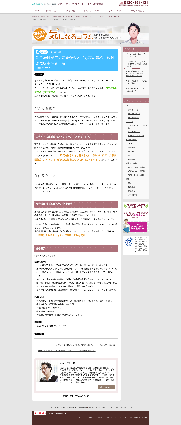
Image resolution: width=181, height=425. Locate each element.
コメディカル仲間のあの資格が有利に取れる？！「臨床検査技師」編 (84, 345)
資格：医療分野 (55, 52)
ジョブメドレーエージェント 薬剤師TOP (62, 407)
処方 (130, 183)
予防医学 (131, 148)
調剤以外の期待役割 (136, 175)
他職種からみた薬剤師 (136, 167)
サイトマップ (80, 417)
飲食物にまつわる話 (136, 136)
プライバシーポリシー (121, 417)
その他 (130, 144)
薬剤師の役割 (131, 163)
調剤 (128, 179)
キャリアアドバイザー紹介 (97, 407)
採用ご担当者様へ (135, 417)
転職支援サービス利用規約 (105, 417)
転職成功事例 (70, 11)
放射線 (130, 155)
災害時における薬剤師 (136, 171)
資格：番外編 (133, 118)
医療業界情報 (131, 140)
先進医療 (131, 151)
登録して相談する (137, 11)
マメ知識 (129, 122)
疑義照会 (131, 191)
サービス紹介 (51, 11)
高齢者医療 (132, 195)
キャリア (43, 52)
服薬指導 (131, 187)
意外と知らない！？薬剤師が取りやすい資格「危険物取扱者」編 (66, 351)
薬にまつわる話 (134, 132)
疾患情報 (131, 159)
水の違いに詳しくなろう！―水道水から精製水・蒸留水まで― (136, 64)
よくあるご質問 (115, 11)
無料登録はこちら (126, 407)
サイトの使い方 (90, 417)
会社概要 (144, 417)
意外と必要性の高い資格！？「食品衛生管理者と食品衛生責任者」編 (136, 73)
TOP (37, 11)
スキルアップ (133, 110)
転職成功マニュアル (92, 11)
